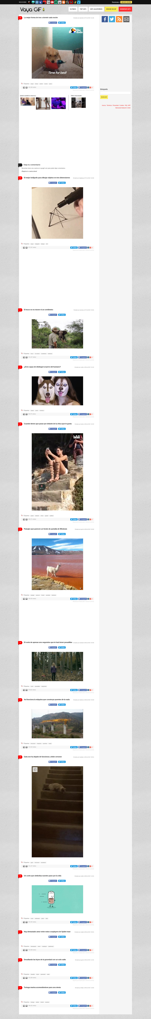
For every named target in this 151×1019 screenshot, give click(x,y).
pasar (32, 515)
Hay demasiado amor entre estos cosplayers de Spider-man (47, 933)
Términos (109, 105)
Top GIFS (83, 9)
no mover (37, 353)
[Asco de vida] (29, 2)
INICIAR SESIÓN (126, 2)
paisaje (32, 595)
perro (50, 83)
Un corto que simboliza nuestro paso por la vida (42, 877)
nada (50, 743)
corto (32, 686)
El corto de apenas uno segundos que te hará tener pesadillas (48, 642)
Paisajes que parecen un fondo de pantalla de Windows (45, 529)
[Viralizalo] (78, 2)
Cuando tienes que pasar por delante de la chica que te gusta (48, 424)
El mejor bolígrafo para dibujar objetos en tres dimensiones (47, 178)
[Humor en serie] (59, 2)
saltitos (51, 515)
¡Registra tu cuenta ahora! (29, 171)
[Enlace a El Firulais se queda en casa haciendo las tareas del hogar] (78, 102)
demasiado (33, 976)
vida (47, 919)
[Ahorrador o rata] (75, 2)
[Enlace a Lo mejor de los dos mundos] (58, 103)
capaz (32, 410)
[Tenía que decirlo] (71, 2)
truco (32, 353)
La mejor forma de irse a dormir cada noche (41, 17)
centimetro (43, 353)
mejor (32, 83)
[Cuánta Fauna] (63, 2)
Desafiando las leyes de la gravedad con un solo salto (45, 989)
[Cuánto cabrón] (48, 2)
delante (37, 515)
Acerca (104, 105)
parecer (38, 595)
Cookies (121, 105)
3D (47, 243)
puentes (45, 743)
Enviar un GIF (111, 9)
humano (42, 410)
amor (39, 976)
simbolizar (37, 919)
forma (36, 83)
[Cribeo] (56, 2)
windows (54, 595)
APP (129, 105)
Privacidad (116, 105)
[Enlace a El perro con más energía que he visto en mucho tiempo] (43, 103)
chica (42, 515)
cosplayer (44, 976)
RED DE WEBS (22, 2)
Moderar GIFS (125, 9)
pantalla (48, 595)
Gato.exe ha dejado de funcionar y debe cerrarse (43, 757)
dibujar (42, 243)
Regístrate (115, 2)
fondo (42, 595)
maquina (39, 743)
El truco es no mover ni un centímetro (38, 310)
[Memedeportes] (37, 2)
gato (32, 863)
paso (42, 919)
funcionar (33, 743)
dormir (41, 83)
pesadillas (37, 686)
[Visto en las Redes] (40, 2)
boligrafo (37, 243)
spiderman (50, 976)
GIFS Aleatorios (96, 9)
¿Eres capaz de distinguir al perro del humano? (42, 367)
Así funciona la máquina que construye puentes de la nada (47, 699)
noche (45, 83)
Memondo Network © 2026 (122, 108)
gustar (46, 515)
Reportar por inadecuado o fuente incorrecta (83, 90)
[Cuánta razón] (33, 2)
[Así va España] (44, 2)
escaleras (43, 863)
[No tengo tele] (67, 2)
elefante (50, 353)
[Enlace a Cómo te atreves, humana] (27, 101)
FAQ (126, 105)
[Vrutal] (52, 2)
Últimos (73, 9)
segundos (44, 686)
